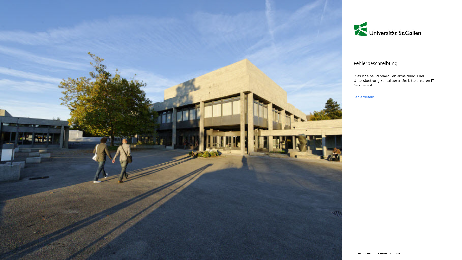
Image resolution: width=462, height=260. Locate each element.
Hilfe (397, 253)
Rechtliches (365, 253)
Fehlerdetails (364, 97)
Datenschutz (383, 253)
